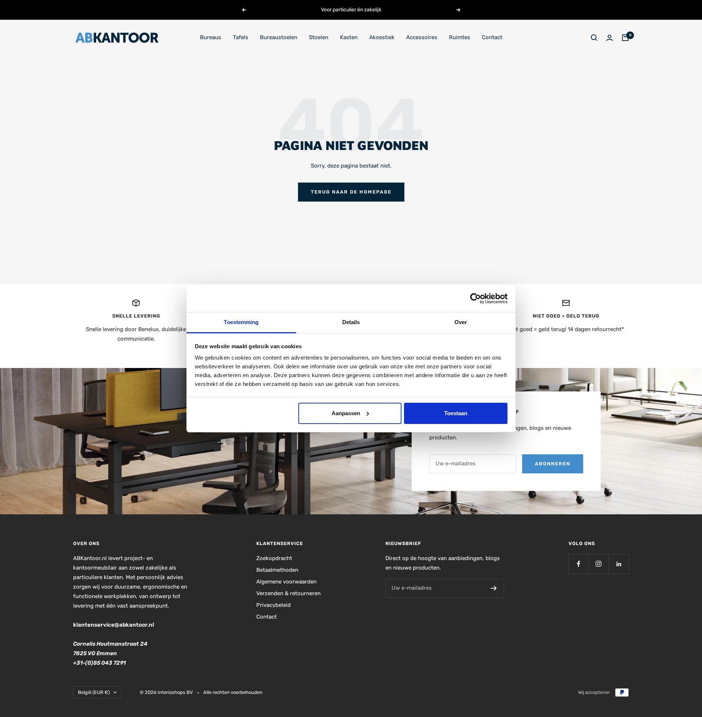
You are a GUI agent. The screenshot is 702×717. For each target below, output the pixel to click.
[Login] (609, 38)
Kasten (349, 37)
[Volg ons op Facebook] (579, 564)
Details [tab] (351, 322)
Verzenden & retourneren (288, 593)
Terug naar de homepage (351, 192)
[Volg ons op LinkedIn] (619, 564)
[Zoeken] (594, 37)
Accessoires (421, 37)
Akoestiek (382, 37)
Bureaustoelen (278, 37)
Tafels (240, 37)
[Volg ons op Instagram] (599, 564)
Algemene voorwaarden (286, 581)
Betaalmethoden (277, 570)
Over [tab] (460, 322)
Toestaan (455, 413)
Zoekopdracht (274, 558)
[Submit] (494, 588)
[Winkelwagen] (625, 37)
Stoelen (318, 37)
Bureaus (210, 37)
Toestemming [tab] (241, 322)
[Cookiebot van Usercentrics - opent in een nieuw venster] (475, 298)
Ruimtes (459, 37)
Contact (492, 37)
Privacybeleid (273, 605)
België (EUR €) (94, 692)
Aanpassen (346, 413)
